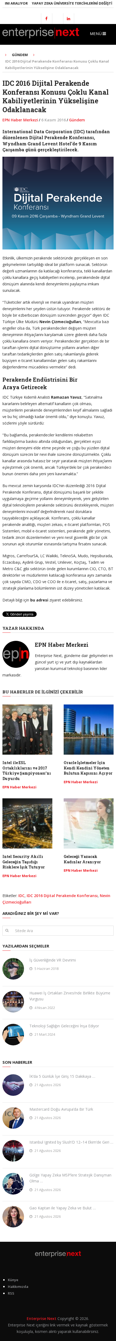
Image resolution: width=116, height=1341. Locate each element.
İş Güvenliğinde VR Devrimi (52, 960)
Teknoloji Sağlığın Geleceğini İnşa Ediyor (64, 1025)
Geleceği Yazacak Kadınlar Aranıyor (82, 859)
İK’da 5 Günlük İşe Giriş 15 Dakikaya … (62, 1076)
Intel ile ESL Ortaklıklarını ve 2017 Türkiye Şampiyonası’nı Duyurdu (26, 770)
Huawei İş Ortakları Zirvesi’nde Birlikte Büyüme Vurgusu (69, 995)
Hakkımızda (18, 1286)
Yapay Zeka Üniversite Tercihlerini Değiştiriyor (66, 3)
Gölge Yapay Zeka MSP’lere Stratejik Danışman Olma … (70, 1177)
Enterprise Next (41, 1318)
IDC (21, 895)
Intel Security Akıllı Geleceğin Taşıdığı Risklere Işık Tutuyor (23, 862)
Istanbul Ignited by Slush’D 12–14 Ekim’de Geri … (71, 1142)
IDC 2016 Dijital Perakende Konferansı (62, 895)
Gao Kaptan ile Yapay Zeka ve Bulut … (62, 1207)
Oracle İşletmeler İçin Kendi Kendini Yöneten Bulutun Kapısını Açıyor (88, 768)
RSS (11, 1293)
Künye (13, 1279)
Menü (96, 33)
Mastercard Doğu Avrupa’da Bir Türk (61, 1109)
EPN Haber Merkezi (20, 119)
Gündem (77, 119)
